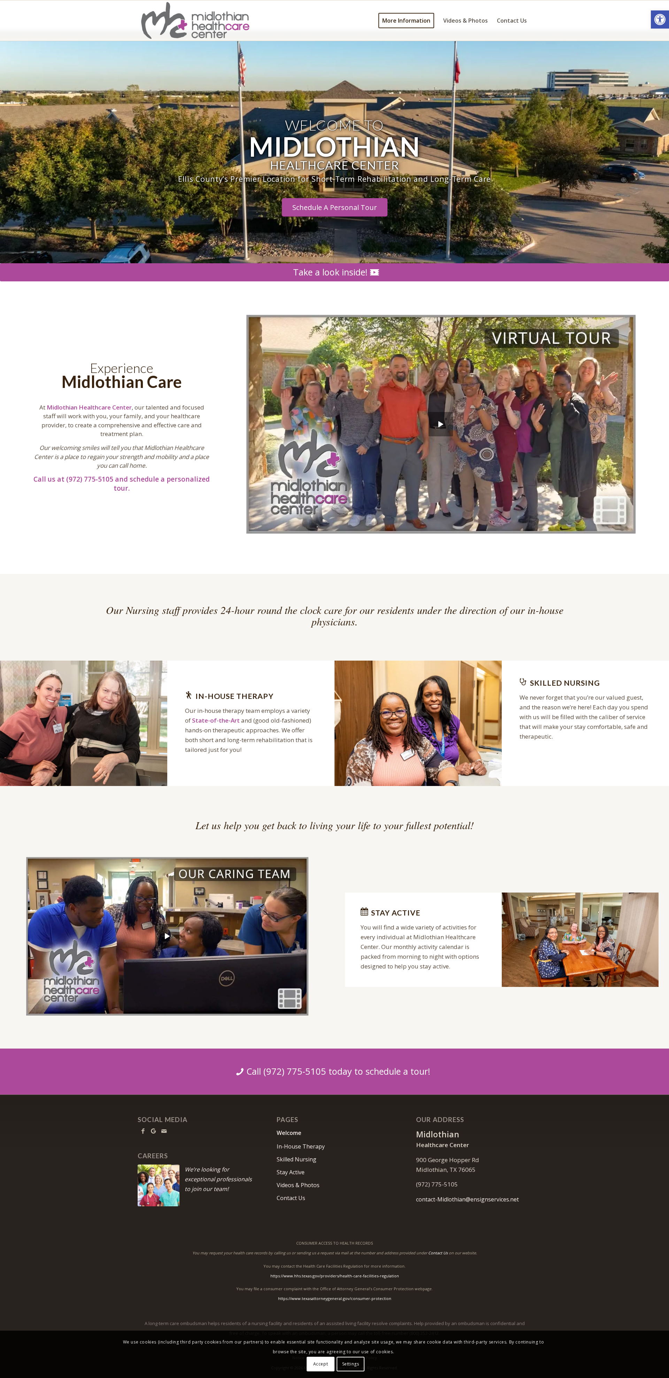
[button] (660, 19)
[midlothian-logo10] (202, 20)
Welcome (289, 1133)
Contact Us (291, 1198)
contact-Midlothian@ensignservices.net (467, 1199)
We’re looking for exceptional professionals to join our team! (218, 1179)
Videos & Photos (298, 1185)
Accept (320, 1364)
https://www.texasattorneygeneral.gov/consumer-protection (334, 1298)
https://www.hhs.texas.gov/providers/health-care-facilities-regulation (334, 1275)
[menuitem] (406, 20)
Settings (350, 1364)
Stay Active (291, 1172)
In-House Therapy (301, 1146)
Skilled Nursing (296, 1159)
